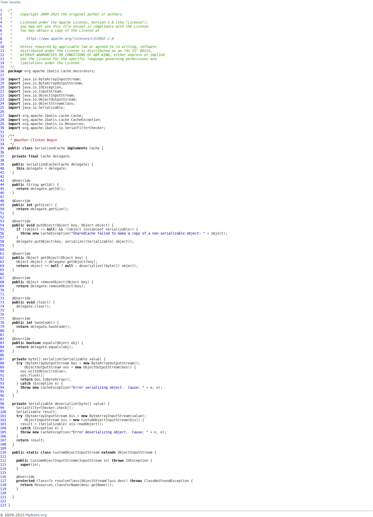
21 (2, 91)
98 (2, 404)
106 (3, 436)
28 (2, 120)
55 (2, 229)
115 (3, 473)
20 (2, 87)
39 (2, 164)
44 (2, 185)
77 (2, 318)
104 (3, 428)
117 (3, 481)
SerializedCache (50, 148)
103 (3, 424)
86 (2, 355)
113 (3, 464)
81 (2, 335)
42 (2, 176)
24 (2, 103)
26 (2, 112)
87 (2, 359)
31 (2, 132)
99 (2, 408)
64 (2, 266)
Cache (94, 148)
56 (2, 233)
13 (2, 59)
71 (2, 294)
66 (2, 274)
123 (3, 505)
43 (2, 181)
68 (2, 282)
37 (2, 156)
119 (3, 489)
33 (2, 140)
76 (2, 314)
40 (2, 168)
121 (3, 497)
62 (2, 258)
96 (2, 396)
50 (2, 209)
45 (2, 189)
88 (2, 363)
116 (3, 477)
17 (2, 75)
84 (2, 347)
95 (2, 391)
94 (2, 387)
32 (2, 136)
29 (2, 124)
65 (2, 270)
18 (2, 79)
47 (2, 197)
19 (2, 83)
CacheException (55, 233)
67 (2, 278)
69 (2, 286)
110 (3, 452)
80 (2, 331)
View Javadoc (11, 2)
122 (3, 501)
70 (2, 290)
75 (2, 310)
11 (2, 51)
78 (2, 322)
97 (2, 400)
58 (2, 241)
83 (2, 343)
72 (2, 298)
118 (3, 485)
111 (3, 456)
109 (3, 448)
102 (3, 420)
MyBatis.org (36, 515)
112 (3, 460)
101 (3, 416)
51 (2, 213)
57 (2, 237)
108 (3, 444)
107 (3, 440)
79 (2, 327)
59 (2, 245)
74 (2, 306)
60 (2, 249)
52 (2, 217)
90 (2, 371)
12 (2, 55)
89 (2, 367)
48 (2, 201)
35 (2, 148)
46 (2, 193)
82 (2, 339)
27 (2, 116)
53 (2, 221)
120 (3, 493)
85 (2, 351)
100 (3, 412)
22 (2, 95)
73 (2, 302)
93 (2, 383)
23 (2, 99)
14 (2, 63)
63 (2, 262)
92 (2, 379)
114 (3, 469)
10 (2, 47)
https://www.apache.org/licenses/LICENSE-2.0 (70, 39)
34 (2, 144)
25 (2, 107)
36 (2, 152)
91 (2, 375)
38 (2, 160)
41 (2, 172)
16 (2, 71)
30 (2, 128)
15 (2, 67)
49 (2, 205)
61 (2, 254)
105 (3, 432)
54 (2, 225)
